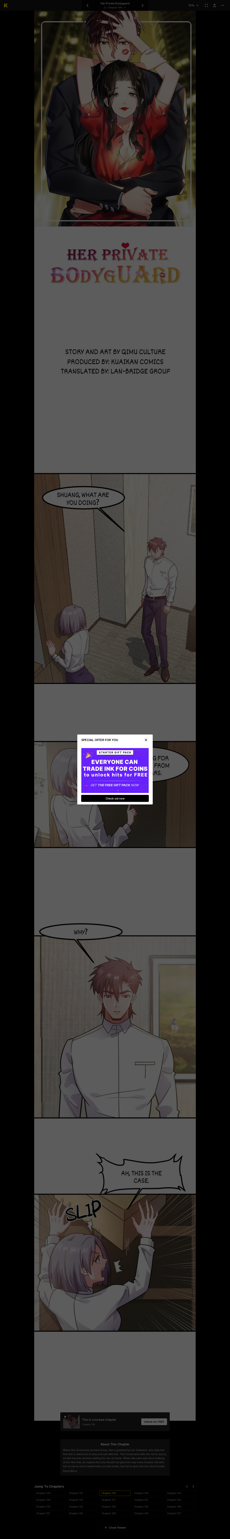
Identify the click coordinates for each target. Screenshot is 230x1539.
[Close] (146, 740)
